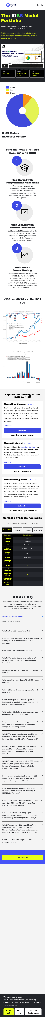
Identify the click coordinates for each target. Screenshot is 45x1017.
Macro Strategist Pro (38, 529)
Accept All (9, 1011)
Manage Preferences (33, 1011)
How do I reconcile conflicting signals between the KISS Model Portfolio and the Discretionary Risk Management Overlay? (19, 815)
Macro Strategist (27, 529)
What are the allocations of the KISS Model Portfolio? (20, 671)
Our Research (22, 857)
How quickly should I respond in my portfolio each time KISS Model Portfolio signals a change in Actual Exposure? (20, 803)
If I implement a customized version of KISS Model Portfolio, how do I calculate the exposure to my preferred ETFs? (19, 778)
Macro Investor (7, 529)
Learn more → (9, 425)
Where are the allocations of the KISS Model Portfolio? (20, 681)
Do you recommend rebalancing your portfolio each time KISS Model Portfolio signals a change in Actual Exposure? (20, 724)
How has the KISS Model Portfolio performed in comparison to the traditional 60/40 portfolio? (20, 641)
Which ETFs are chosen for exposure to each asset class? (20, 691)
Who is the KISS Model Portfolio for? (17, 650)
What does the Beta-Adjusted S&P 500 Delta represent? (18, 841)
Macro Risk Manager (17, 529)
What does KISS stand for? (13, 616)
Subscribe (22, 430)
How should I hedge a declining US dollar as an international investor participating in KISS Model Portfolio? (20, 790)
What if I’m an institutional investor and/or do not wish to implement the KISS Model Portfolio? (19, 660)
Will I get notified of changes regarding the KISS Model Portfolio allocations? (20, 713)
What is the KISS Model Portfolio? (16, 631)
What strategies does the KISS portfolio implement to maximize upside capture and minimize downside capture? (20, 702)
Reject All (19, 1011)
